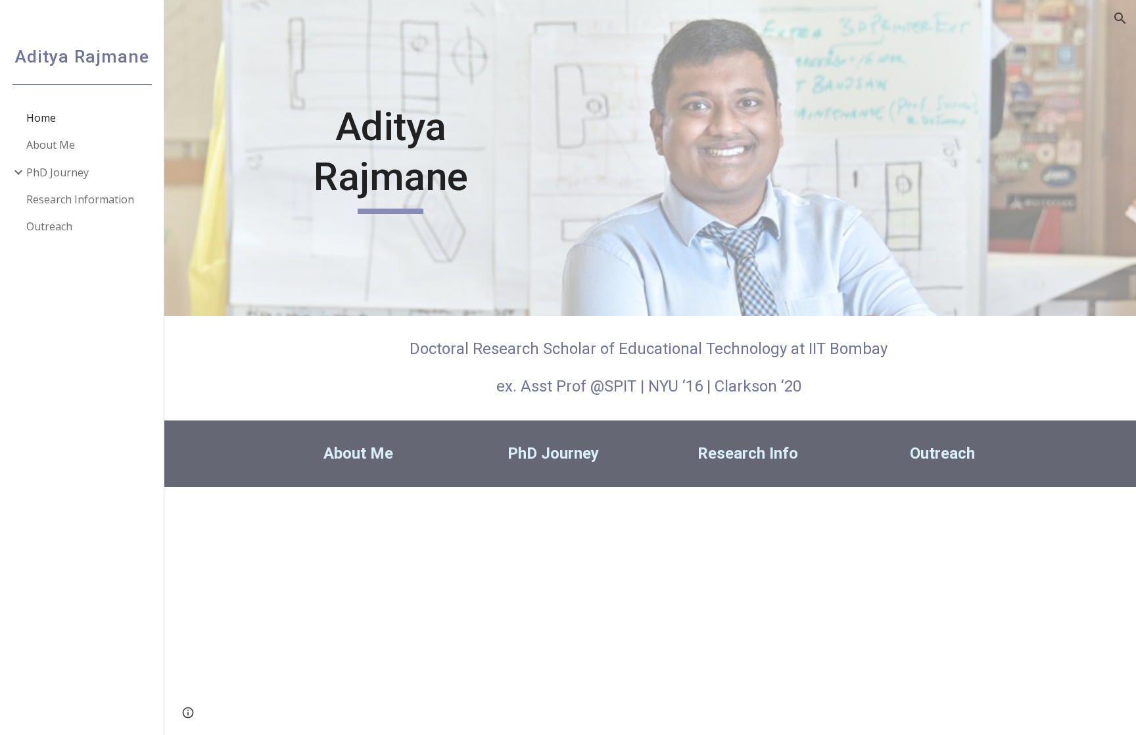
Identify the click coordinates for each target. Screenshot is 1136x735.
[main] (391, 157)
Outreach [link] (49, 226)
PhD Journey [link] (57, 172)
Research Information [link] (80, 199)
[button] (1120, 18)
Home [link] (41, 118)
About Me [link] (50, 145)
